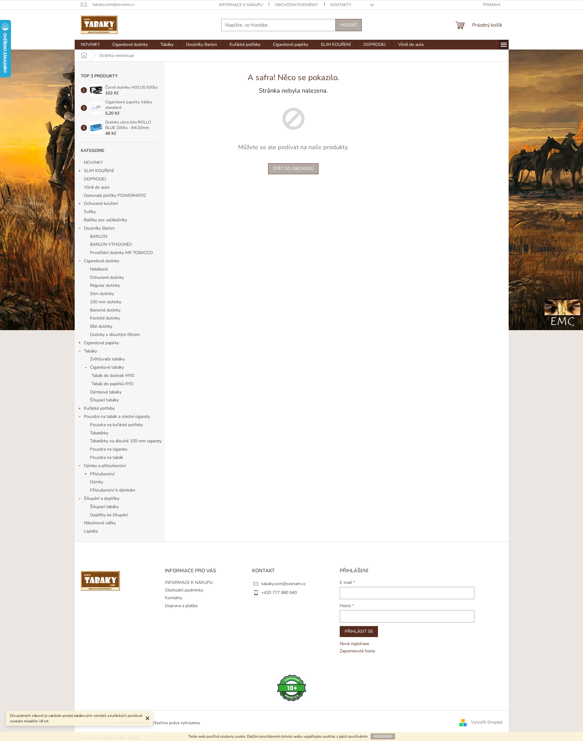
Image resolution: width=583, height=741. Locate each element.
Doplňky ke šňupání (109, 515)
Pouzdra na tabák (106, 457)
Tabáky (90, 351)
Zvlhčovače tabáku (107, 359)
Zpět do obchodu (293, 168)
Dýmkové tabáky (105, 392)
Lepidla (91, 531)
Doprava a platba (181, 606)
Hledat (348, 25)
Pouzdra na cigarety (108, 449)
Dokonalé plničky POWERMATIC (115, 195)
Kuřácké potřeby (99, 408)
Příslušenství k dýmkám (112, 490)
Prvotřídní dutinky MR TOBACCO (121, 253)
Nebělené (99, 269)
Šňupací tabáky (104, 400)
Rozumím (382, 736)
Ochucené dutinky (107, 277)
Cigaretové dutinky (101, 261)
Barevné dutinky (105, 310)
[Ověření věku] (291, 688)
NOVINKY (93, 162)
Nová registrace (354, 644)
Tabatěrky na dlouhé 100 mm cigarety (126, 441)
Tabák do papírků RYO (112, 384)
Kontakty (341, 5)
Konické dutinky (105, 318)
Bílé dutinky (101, 326)
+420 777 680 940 (279, 592)
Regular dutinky (105, 285)
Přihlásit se (359, 631)
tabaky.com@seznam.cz (283, 584)
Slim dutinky (102, 294)
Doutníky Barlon (99, 228)
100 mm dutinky (105, 302)
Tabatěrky (99, 433)
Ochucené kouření (101, 203)
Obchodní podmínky (296, 5)
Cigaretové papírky (101, 343)
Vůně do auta (97, 187)
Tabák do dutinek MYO (113, 375)
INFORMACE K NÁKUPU (241, 5)
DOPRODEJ (95, 179)
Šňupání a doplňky (101, 498)
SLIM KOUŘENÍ (99, 171)
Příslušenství (102, 474)
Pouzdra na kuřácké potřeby (116, 425)
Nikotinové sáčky (100, 523)
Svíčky (90, 212)
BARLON (98, 236)
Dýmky (96, 482)
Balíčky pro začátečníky (105, 220)
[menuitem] (90, 45)
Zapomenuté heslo (357, 651)
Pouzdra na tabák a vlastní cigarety (117, 416)
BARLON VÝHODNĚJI (111, 244)
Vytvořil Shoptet (487, 722)
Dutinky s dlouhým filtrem (115, 334)
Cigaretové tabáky (107, 367)
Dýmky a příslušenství (105, 466)
